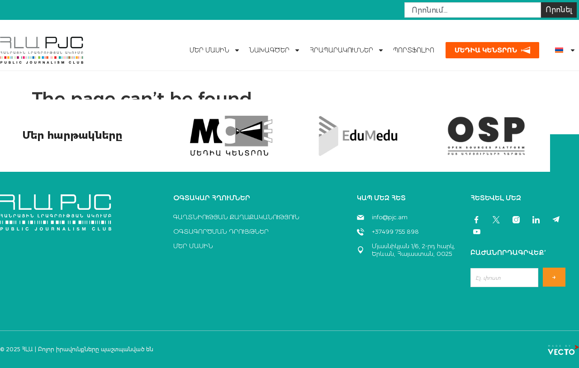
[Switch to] (561, 50)
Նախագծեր (269, 50)
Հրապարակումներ (341, 50)
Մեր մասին (209, 50)
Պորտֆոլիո (413, 50)
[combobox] (472, 10)
